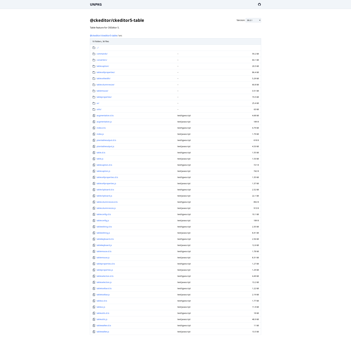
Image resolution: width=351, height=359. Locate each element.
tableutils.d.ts (103, 313)
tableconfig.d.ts (104, 214)
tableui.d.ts (102, 300)
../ (97, 47)
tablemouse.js (103, 257)
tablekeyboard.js (104, 245)
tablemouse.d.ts (104, 251)
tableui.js (101, 307)
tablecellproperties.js (106, 183)
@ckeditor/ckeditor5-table (103, 35)
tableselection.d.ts (105, 276)
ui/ (98, 103)
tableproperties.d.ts (106, 263)
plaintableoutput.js (105, 146)
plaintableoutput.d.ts (106, 140)
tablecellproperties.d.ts (107, 177)
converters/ (102, 60)
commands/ (102, 53)
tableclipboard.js (104, 195)
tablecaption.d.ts (104, 165)
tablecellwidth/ (103, 78)
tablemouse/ (102, 90)
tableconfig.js (103, 220)
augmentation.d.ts (105, 115)
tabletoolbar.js (103, 294)
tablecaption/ (103, 66)
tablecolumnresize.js (106, 208)
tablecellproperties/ (106, 72)
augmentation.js (104, 121)
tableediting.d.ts (104, 226)
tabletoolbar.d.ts (104, 288)
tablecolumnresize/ (105, 84)
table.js (100, 158)
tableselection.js (104, 282)
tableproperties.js (105, 270)
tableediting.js (103, 233)
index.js (100, 134)
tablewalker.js (103, 331)
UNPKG (96, 4)
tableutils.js (102, 319)
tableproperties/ (104, 97)
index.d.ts (101, 128)
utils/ (99, 109)
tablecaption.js (103, 171)
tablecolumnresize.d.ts (107, 202)
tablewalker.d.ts (104, 325)
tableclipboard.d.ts (105, 189)
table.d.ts (101, 152)
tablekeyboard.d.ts (105, 239)
